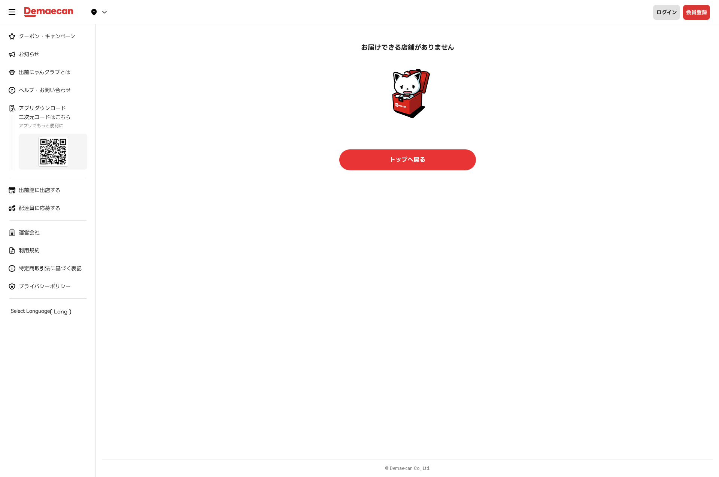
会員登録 (696, 12)
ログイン (666, 12)
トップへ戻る (407, 159)
